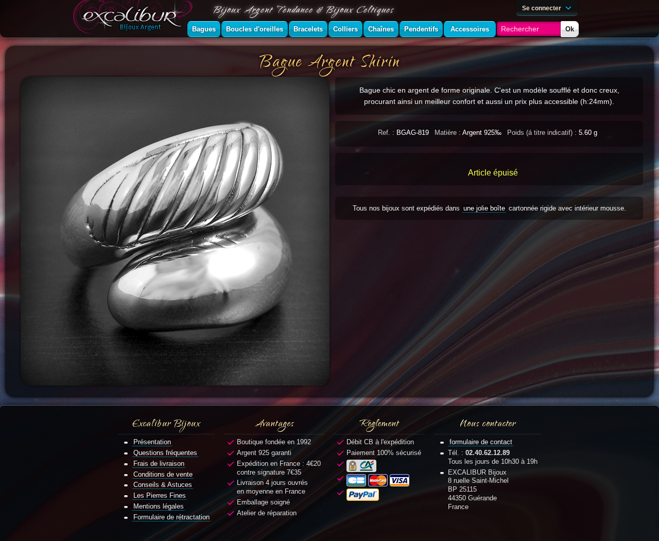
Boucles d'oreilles (254, 29)
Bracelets (308, 29)
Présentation (152, 442)
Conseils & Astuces (162, 484)
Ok (569, 29)
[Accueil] (135, 19)
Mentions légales (158, 506)
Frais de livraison (158, 463)
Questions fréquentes (165, 453)
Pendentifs (421, 29)
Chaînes (381, 29)
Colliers (345, 29)
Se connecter (542, 8)
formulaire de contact (480, 442)
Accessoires (469, 29)
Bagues (204, 29)
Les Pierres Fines (159, 495)
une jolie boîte (484, 208)
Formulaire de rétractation (171, 517)
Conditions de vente (163, 474)
